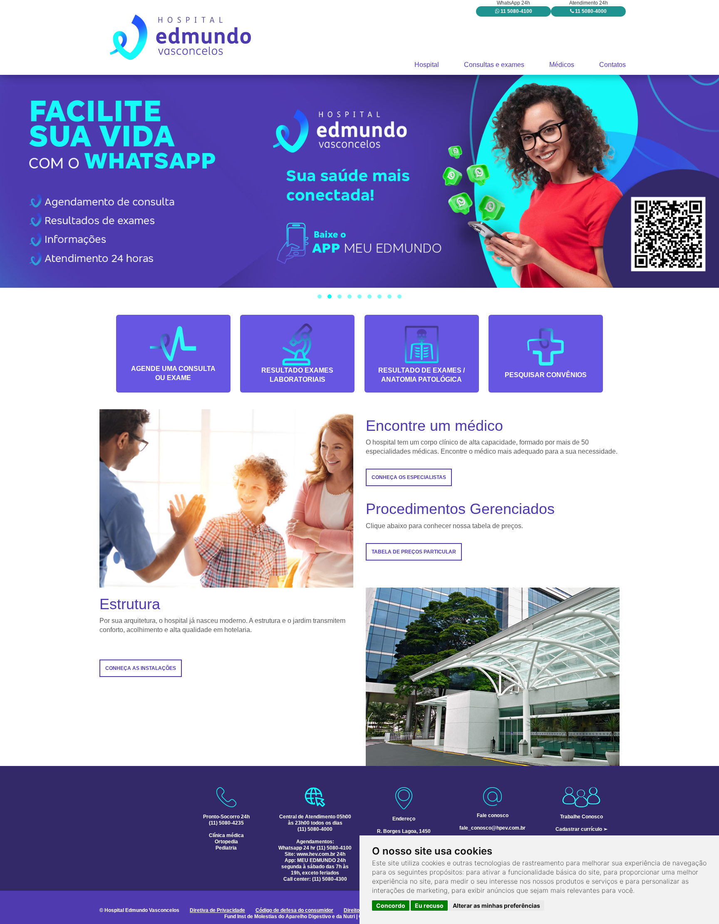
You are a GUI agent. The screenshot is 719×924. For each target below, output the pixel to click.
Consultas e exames (494, 64)
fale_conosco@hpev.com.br (492, 828)
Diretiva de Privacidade (217, 910)
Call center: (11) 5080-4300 (315, 879)
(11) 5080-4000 (315, 829)
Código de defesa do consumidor (294, 910)
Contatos (612, 64)
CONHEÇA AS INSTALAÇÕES (140, 668)
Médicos (561, 64)
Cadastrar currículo (578, 829)
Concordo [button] (390, 905)
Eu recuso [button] (429, 905)
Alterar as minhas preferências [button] (496, 905)
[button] (320, 296)
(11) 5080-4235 (226, 823)
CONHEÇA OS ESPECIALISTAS (409, 477)
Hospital (426, 64)
